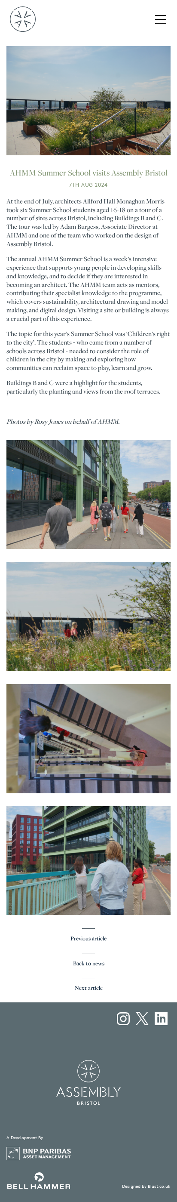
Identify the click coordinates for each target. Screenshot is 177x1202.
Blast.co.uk (159, 1186)
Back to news (88, 964)
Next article (89, 988)
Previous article (88, 939)
